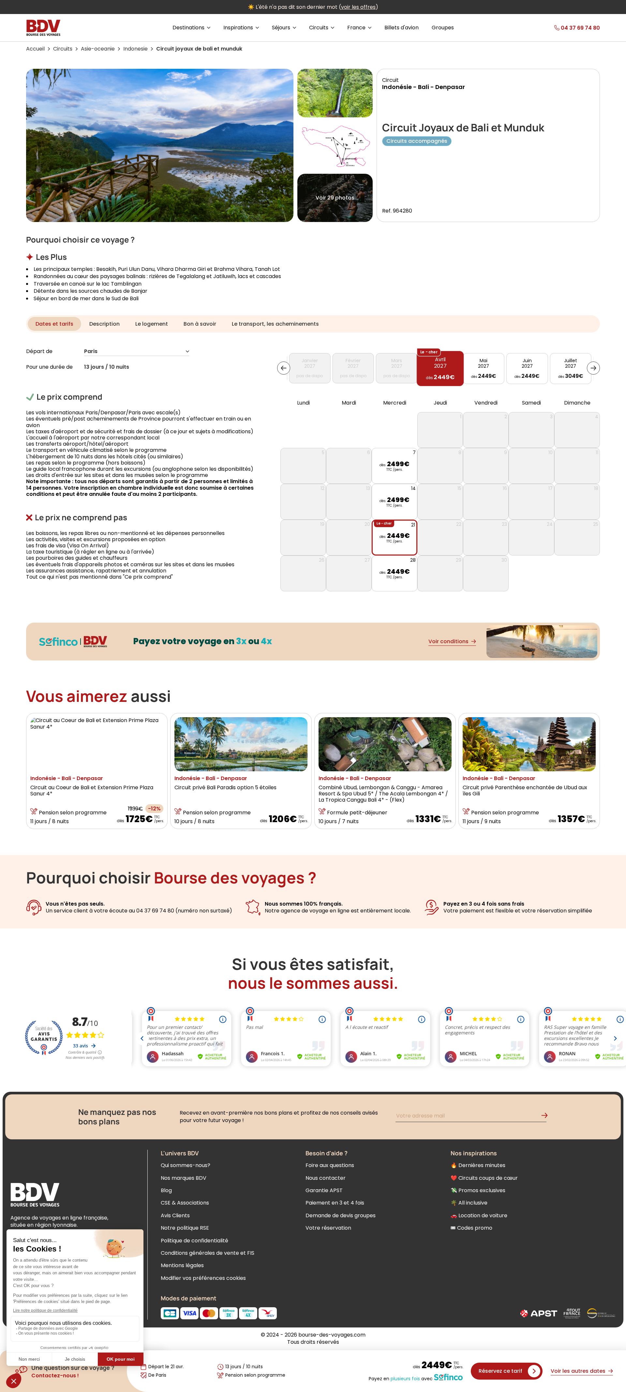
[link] (564, 28)
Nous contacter (326, 1178)
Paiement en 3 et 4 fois (335, 1203)
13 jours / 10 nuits (106, 367)
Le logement (151, 324)
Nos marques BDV (183, 1178)
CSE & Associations (185, 1203)
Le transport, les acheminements (275, 324)
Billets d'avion (401, 27)
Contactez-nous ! (55, 1375)
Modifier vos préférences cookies (203, 1278)
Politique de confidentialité (194, 1240)
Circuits (62, 49)
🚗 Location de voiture (479, 1215)
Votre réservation (328, 1228)
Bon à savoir (200, 324)
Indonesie (135, 49)
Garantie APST (324, 1190)
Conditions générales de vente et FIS (207, 1253)
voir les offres (358, 7)
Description (104, 324)
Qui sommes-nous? (185, 1165)
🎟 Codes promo (471, 1228)
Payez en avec (401, 1378)
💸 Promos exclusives (478, 1190)
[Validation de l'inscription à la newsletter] (547, 1116)
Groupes (443, 27)
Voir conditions (448, 641)
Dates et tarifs (54, 324)
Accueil (35, 49)
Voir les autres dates (578, 1371)
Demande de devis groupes (341, 1215)
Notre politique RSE (185, 1228)
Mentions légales (182, 1265)
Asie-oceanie (98, 49)
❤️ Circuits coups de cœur (484, 1178)
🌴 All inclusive (469, 1203)
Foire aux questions (330, 1165)
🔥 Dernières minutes (478, 1165)
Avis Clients (175, 1215)
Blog (166, 1190)
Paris (90, 351)
